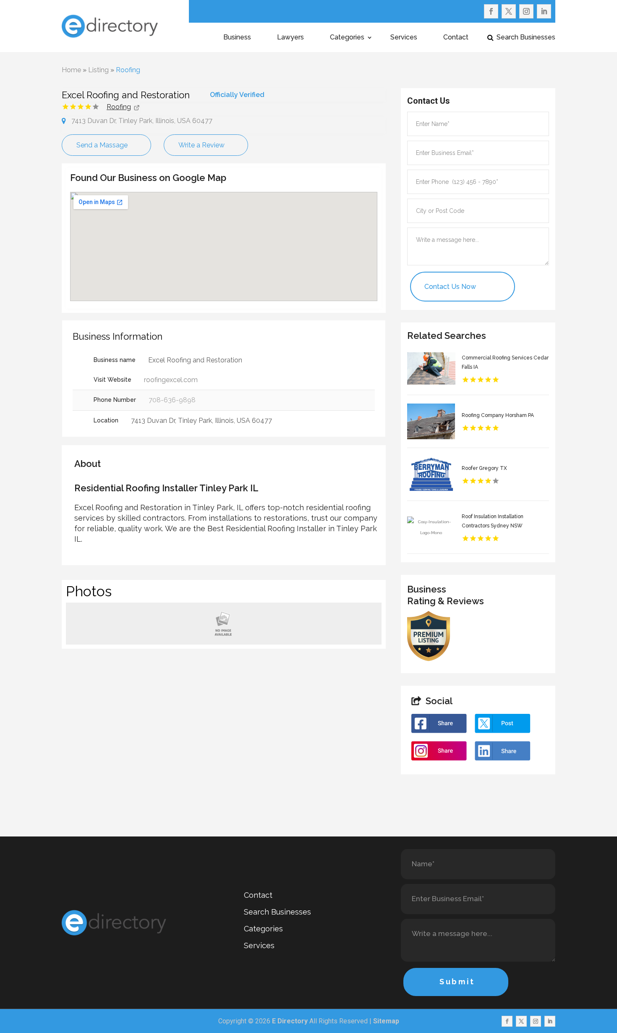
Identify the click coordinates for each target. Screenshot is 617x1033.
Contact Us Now (450, 287)
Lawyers (290, 37)
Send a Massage (102, 145)
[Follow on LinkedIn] (544, 11)
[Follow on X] (509, 11)
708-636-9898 (172, 400)
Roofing (128, 70)
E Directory (290, 1021)
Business (237, 37)
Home (71, 70)
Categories (347, 37)
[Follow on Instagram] (526, 11)
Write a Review (201, 145)
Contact (455, 37)
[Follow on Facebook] (491, 11)
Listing (98, 70)
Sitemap (386, 1021)
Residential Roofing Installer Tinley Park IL (166, 487)
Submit (457, 981)
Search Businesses (526, 37)
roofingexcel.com (171, 380)
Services (403, 37)
